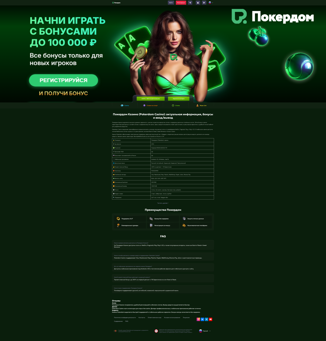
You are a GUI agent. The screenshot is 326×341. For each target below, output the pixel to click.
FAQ (126, 321)
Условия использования (172, 317)
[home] (116, 3)
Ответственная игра (154, 317)
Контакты (142, 317)
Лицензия (186, 317)
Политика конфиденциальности (125, 317)
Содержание (118, 321)
